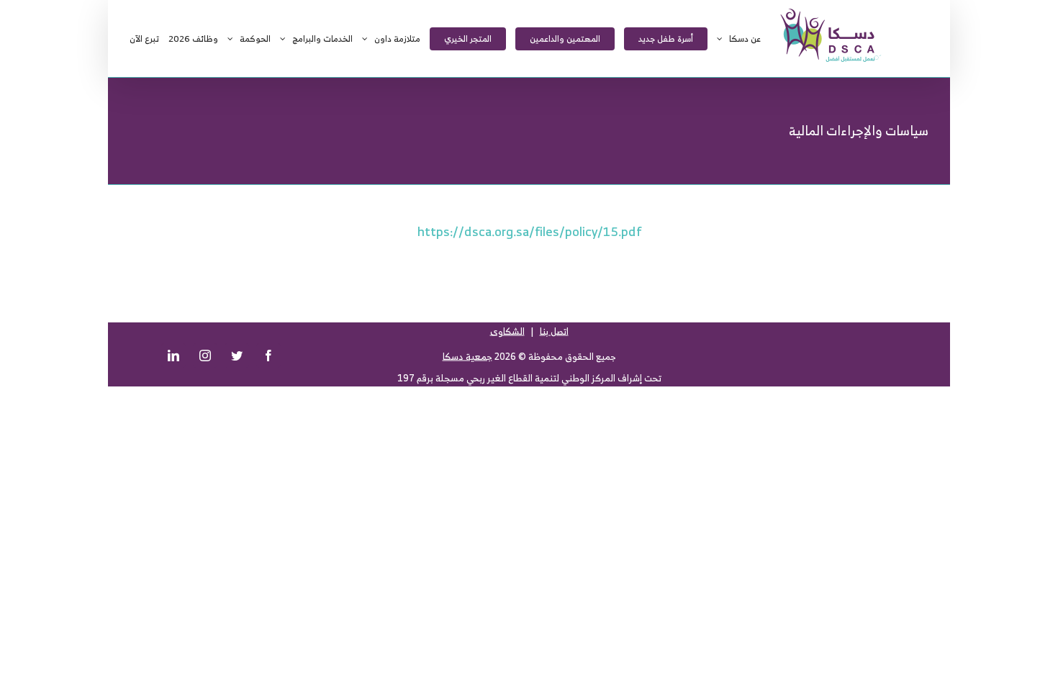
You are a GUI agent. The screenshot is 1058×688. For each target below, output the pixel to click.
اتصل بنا (554, 331)
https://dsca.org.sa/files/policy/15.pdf (529, 231)
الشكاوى (507, 331)
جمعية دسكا (467, 356)
